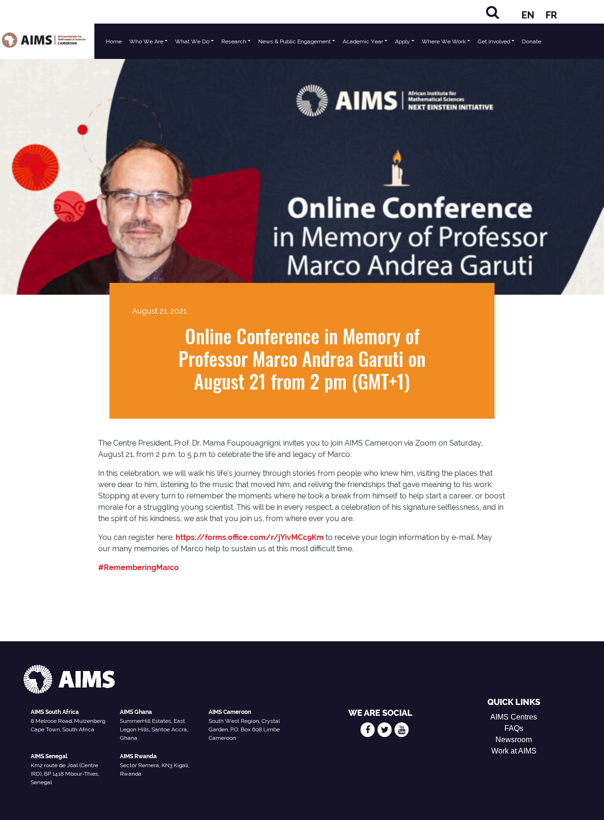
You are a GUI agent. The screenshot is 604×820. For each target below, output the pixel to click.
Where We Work (444, 41)
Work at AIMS (514, 751)
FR (551, 15)
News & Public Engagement (294, 41)
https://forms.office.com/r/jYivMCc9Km (250, 537)
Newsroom (513, 740)
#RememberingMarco (138, 567)
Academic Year (363, 41)
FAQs (513, 728)
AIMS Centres (513, 717)
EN (527, 15)
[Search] (492, 12)
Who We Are (146, 41)
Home (114, 41)
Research (233, 41)
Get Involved (494, 41)
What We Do (192, 41)
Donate (531, 41)
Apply (402, 41)
